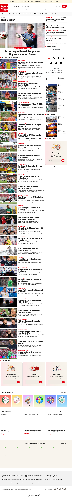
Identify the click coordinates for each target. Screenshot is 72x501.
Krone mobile (37, 1)
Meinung (3, 13)
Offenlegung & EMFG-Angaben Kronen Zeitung (33, 476)
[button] (56, 43)
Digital (54, 9)
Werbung (55, 479)
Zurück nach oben (34, 495)
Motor (58, 9)
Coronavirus (15, 13)
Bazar (56, 1)
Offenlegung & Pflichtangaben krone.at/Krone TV (12, 476)
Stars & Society (33, 9)
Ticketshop (36, 13)
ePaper (18, 1)
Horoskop (42, 13)
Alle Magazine (63, 443)
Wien (22, 9)
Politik (26, 9)
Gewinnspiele (30, 1)
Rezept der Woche (29, 13)
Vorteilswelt (12, 1)
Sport (39, 9)
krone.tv (65, 9)
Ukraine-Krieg (8, 13)
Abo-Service (4, 483)
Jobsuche (51, 1)
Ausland (49, 9)
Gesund (44, 9)
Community (23, 1)
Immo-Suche (21, 13)
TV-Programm (48, 13)
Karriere (60, 479)
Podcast (54, 13)
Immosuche (45, 1)
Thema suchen (56, 49)
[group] (63, 392)
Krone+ (11, 9)
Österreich (17, 9)
